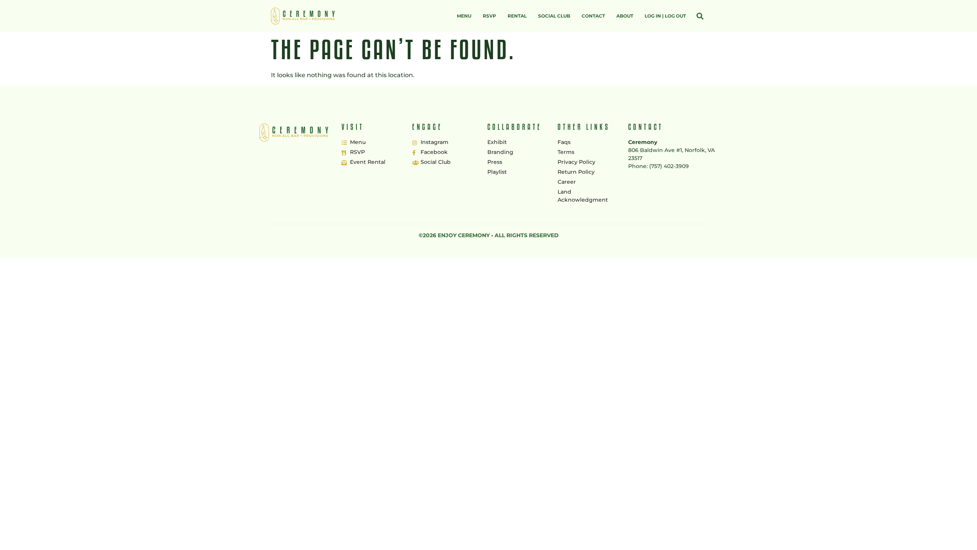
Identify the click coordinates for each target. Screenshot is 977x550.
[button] (699, 16)
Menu (464, 16)
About (624, 16)
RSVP (489, 16)
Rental (517, 16)
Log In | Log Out (665, 16)
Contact (593, 16)
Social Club (554, 16)
